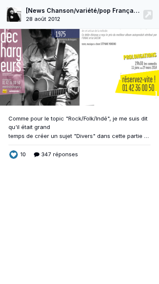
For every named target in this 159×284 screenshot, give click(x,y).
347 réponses (58, 154)
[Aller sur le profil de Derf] (14, 14)
